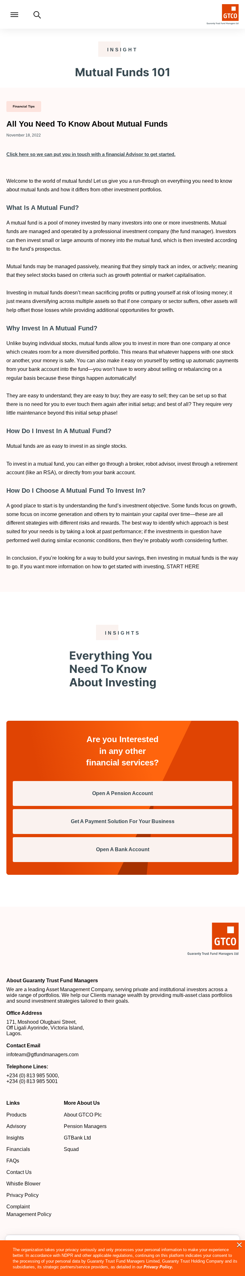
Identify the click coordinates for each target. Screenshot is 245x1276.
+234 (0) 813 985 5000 (32, 1075)
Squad (71, 1149)
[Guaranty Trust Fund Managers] (213, 939)
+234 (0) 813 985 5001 (32, 1081)
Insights (15, 1137)
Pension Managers (85, 1126)
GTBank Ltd (77, 1137)
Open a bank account (122, 849)
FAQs (12, 1160)
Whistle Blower (23, 1183)
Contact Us (19, 1172)
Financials (18, 1149)
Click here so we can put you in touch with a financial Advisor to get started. (90, 154)
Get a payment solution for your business (122, 821)
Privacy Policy (22, 1195)
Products (16, 1114)
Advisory (16, 1126)
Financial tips (24, 106)
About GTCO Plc (83, 1114)
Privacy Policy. (158, 1267)
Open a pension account (122, 793)
